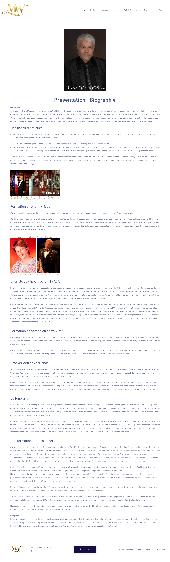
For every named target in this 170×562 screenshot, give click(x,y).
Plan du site (160, 549)
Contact (162, 10)
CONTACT (87, 549)
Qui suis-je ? (81, 10)
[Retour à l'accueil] (15, 10)
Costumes (117, 10)
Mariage (93, 10)
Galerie (137, 10)
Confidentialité (144, 549)
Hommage (104, 10)
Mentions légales (126, 549)
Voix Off (127, 10)
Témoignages (149, 10)
